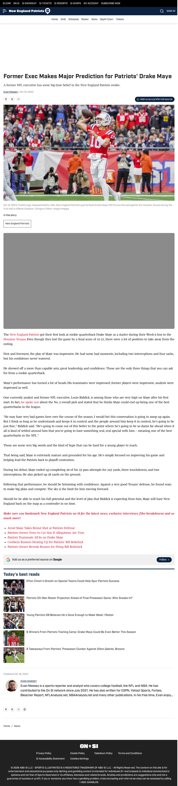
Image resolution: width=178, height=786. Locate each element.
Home (54, 19)
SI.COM (7, 3)
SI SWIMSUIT (29, 3)
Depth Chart (106, 19)
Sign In (171, 11)
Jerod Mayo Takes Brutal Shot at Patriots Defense (41, 528)
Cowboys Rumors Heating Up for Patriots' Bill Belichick (45, 542)
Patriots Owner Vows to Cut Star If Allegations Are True (46, 532)
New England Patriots (17, 223)
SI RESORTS (61, 3)
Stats (94, 19)
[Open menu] (5, 11)
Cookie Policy (77, 753)
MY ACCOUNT (91, 3)
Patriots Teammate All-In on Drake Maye (35, 537)
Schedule (73, 19)
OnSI (63, 19)
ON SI (16, 3)
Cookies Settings (79, 759)
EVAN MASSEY (29, 681)
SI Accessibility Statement (50, 759)
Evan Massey (10, 92)
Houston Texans (14, 339)
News (17, 726)
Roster (85, 19)
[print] (24, 709)
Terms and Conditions (130, 753)
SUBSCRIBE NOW (110, 3)
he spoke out (30, 402)
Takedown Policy (103, 753)
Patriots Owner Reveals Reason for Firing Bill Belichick (45, 547)
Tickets (120, 19)
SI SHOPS (75, 3)
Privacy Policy (43, 753)
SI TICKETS (45, 3)
